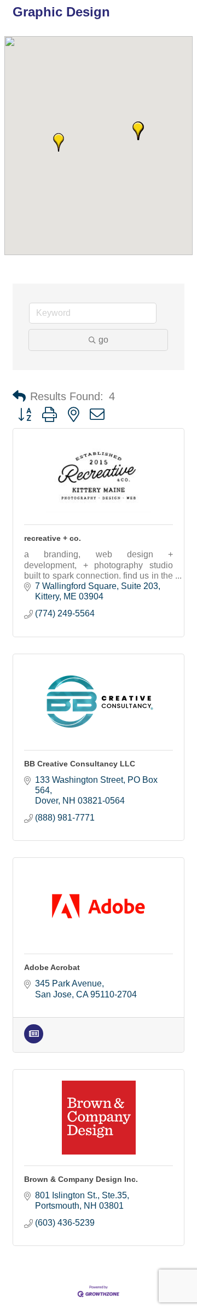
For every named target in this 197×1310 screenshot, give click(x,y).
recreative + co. (52, 538)
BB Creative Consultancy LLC (79, 763)
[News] (33, 1040)
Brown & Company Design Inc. (81, 1179)
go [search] (103, 339)
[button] (58, 142)
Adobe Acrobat (52, 967)
